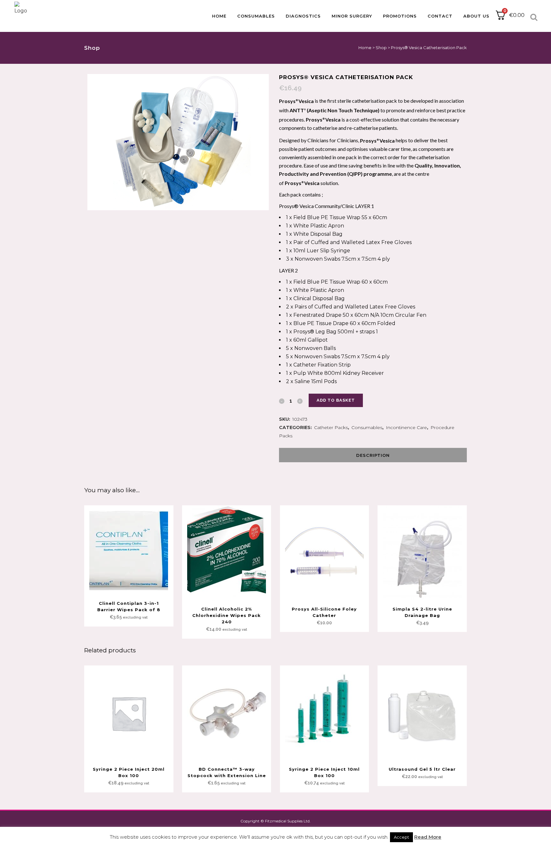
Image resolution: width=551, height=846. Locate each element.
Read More (427, 837)
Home (364, 47)
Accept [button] (401, 837)
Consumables (366, 427)
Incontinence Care (406, 427)
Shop (381, 47)
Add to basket (336, 400)
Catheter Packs (331, 427)
